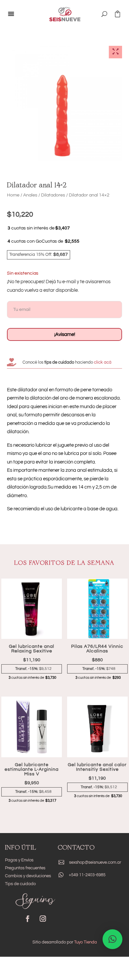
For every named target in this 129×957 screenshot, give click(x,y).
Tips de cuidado (20, 884)
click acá (102, 362)
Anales (30, 195)
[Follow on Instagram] (42, 918)
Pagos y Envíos (19, 860)
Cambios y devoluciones (28, 876)
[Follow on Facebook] (27, 918)
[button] (112, 939)
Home (13, 195)
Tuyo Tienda (85, 942)
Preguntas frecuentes (25, 868)
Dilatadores (53, 195)
